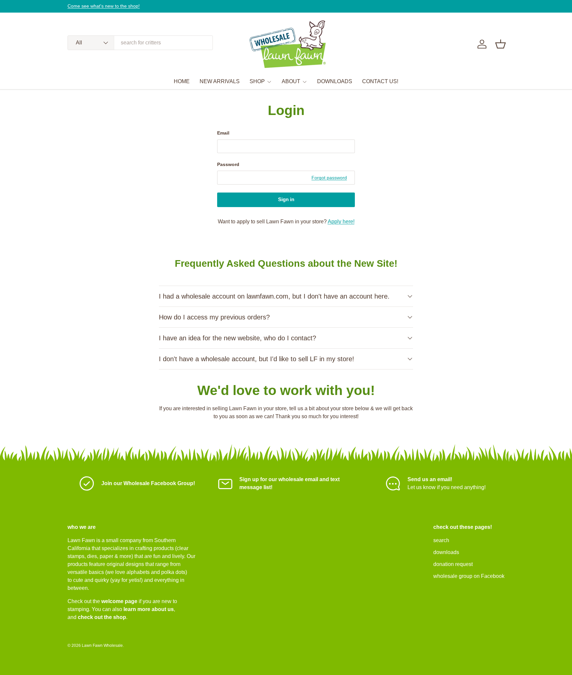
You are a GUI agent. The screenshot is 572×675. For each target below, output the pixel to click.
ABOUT (291, 81)
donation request (453, 564)
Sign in (286, 199)
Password (228, 164)
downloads (446, 552)
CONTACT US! (380, 81)
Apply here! (341, 221)
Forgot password (329, 177)
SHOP (257, 81)
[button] (500, 44)
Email (223, 133)
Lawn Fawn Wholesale (102, 645)
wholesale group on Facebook (468, 576)
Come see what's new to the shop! (104, 6)
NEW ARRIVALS (220, 81)
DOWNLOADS (334, 81)
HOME (182, 81)
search (441, 540)
